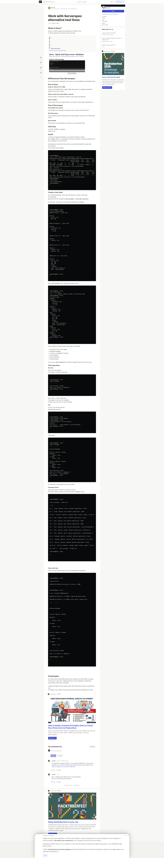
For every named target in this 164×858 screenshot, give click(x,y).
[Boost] (41, 72)
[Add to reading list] (41, 68)
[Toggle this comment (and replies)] (49, 763)
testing (53, 23)
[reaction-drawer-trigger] (41, 58)
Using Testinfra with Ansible (109, 33)
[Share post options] (41, 77)
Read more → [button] (52, 738)
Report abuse (76, 785)
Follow (113, 11)
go (49, 23)
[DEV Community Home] (40, 2)
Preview (60, 755)
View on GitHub (72, 73)
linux (58, 23)
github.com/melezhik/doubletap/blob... (62, 778)
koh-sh (53, 7)
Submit (53, 755)
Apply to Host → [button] (107, 87)
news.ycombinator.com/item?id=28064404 (63, 766)
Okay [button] (45, 855)
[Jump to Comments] (41, 63)
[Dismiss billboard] (126, 836)
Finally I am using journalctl (108, 45)
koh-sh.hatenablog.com (73, 8)
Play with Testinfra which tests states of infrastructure (112, 40)
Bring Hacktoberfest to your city (63, 822)
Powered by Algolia (81, 1)
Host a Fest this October (111, 77)
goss (58, 48)
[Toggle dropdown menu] (95, 694)
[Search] (44, 2)
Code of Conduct (68, 785)
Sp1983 (53, 760)
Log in (112, 1)
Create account (120, 1)
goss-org (54, 48)
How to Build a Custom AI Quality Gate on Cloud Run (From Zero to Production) (70, 726)
